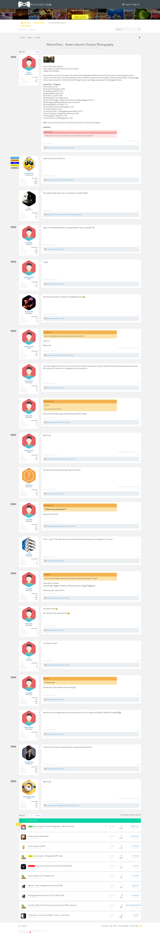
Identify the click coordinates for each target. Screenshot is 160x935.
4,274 (36, 180)
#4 (138, 245)
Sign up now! (80, 17)
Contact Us (105, 926)
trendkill (45, 245)
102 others (71, 805)
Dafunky (30, 917)
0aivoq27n (55, 148)
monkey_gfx (46, 279)
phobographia (56, 526)
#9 (138, 418)
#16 (138, 660)
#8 (138, 383)
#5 (138, 279)
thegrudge (49, 526)
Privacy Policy (134, 926)
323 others (67, 148)
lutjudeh (45, 418)
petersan (30, 887)
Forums (27, 23)
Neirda (48, 459)
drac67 (136, 915)
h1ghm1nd (46, 176)
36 (36, 79)
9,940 (36, 183)
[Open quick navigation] (139, 37)
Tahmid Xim (46, 764)
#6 (138, 314)
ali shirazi (62, 598)
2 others (63, 422)
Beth (60, 148)
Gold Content (39, 23)
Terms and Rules (123, 926)
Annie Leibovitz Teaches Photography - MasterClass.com (53, 826)
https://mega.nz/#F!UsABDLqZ (53, 409)
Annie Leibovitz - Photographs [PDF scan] (47, 856)
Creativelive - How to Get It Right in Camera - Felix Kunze (48, 915)
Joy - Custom (22, 926)
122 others (68, 459)
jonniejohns (31, 848)
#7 (138, 351)
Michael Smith (32, 828)
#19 (138, 764)
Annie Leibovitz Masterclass (38, 836)
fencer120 (49, 148)
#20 (138, 801)
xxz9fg (45, 556)
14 (36, 491)
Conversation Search (57, 23)
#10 (138, 455)
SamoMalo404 (47, 801)
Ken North (46, 383)
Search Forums (23, 29)
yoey (29, 838)
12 (36, 422)
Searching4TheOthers (134, 905)
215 (36, 249)
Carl (44, 660)
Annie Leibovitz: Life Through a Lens (41, 876)
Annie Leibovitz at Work (36, 846)
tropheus (45, 489)
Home (115, 926)
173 (36, 807)
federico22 (53, 459)
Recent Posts (33, 29)
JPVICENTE (46, 314)
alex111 (55, 180)
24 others (68, 526)
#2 (138, 176)
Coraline (136, 856)
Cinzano (136, 866)
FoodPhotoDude (64, 180)
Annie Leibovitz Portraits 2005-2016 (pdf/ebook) (53, 866)
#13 (138, 556)
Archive (73, 48)
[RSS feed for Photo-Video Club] (141, 926)
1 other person (73, 214)
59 (36, 318)
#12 (138, 522)
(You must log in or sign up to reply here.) (130, 815)
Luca (44, 210)
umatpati (135, 846)
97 (36, 214)
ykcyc (87, 48)
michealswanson (62, 214)
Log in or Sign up (132, 4)
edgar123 (59, 459)
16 (36, 387)
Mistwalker (46, 730)
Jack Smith (135, 836)
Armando (45, 626)
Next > (38, 52)
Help (111, 926)
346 (36, 253)
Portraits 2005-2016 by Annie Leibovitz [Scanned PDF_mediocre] (52, 905)
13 (36, 218)
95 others (66, 355)
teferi (59, 355)
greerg (48, 422)
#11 (138, 489)
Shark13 (55, 805)
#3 (138, 210)
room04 (55, 355)
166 (36, 803)
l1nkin (52, 422)
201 (36, 772)
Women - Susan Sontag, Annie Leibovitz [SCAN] (45, 886)
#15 (138, 626)
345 (36, 768)
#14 (138, 593)
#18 (138, 730)
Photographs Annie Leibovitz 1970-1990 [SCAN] (46, 895)
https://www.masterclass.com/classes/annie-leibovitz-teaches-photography (73, 123)
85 (36, 284)
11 (36, 734)
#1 (138, 143)
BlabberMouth (62, 805)
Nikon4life (31, 858)
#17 (138, 695)
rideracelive (49, 355)
